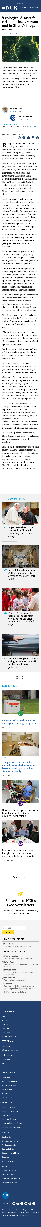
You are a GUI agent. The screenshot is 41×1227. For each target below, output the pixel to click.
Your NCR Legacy (9, 1093)
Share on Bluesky (19, 137)
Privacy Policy (7, 1175)
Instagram (29, 1203)
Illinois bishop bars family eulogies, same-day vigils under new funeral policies (23, 663)
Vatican (5, 1020)
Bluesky (13, 1203)
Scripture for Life (9, 1036)
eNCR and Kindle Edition (12, 1123)
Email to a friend (33, 137)
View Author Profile (15, 111)
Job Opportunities (9, 1145)
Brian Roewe (6, 728)
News (4, 33)
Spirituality (7, 1032)
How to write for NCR (10, 1141)
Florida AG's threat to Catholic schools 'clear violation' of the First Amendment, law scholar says (22, 619)
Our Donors (7, 1098)
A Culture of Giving (10, 1086)
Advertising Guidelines (9, 1210)
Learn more (32, 126)
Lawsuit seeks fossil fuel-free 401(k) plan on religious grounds (20, 722)
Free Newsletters (9, 1119)
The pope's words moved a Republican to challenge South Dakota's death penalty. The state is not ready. (19, 767)
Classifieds (6, 1060)
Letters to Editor (8, 1149)
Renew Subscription (10, 1111)
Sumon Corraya (8, 860)
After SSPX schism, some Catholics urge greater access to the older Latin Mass (22, 574)
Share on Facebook (23, 137)
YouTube (25, 1203)
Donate (23, 7)
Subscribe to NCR (9, 1107)
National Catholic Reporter (5, 1195)
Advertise (6, 1068)
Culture (5, 1024)
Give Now (6, 1078)
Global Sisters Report (10, 1050)
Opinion (5, 1028)
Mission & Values (9, 1171)
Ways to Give (7, 1090)
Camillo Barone (8, 776)
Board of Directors (9, 1183)
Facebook (21, 1203)
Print (37, 137)
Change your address (10, 1153)
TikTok (33, 1203)
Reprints (5, 1157)
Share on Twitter (28, 137)
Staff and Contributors (11, 1179)
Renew (29, 7)
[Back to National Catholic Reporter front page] (11, 8)
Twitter (17, 1203)
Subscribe (35, 7)
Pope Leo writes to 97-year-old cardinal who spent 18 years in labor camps (20, 532)
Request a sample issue (11, 1127)
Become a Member (9, 1081)
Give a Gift (6, 1115)
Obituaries (6, 1064)
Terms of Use (21, 1210)
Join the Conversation (9, 124)
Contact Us (6, 1137)
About (4, 1167)
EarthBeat (13, 33)
